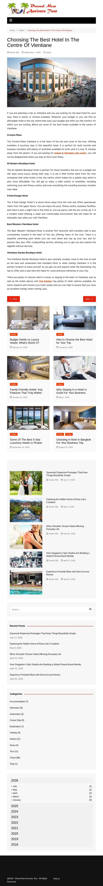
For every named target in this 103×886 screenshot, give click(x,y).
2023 (14, 817)
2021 (14, 828)
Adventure (15, 708)
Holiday (13, 733)
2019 (14, 839)
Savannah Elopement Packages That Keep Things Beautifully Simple (43, 633)
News (12, 745)
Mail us (57, 879)
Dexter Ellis (14, 52)
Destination (15, 726)
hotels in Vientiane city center (70, 153)
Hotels (48, 52)
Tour (12, 751)
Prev (15, 299)
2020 (14, 833)
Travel (69, 434)
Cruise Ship (15, 720)
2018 (14, 844)
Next (88, 299)
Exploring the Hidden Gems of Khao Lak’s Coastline (34, 644)
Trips (12, 764)
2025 (14, 806)
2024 (14, 811)
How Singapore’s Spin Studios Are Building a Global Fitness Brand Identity (45, 664)
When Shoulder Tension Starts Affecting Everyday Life (35, 654)
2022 (14, 822)
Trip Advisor (45, 281)
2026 (14, 780)
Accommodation (17, 701)
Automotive (15, 714)
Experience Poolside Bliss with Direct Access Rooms (35, 675)
